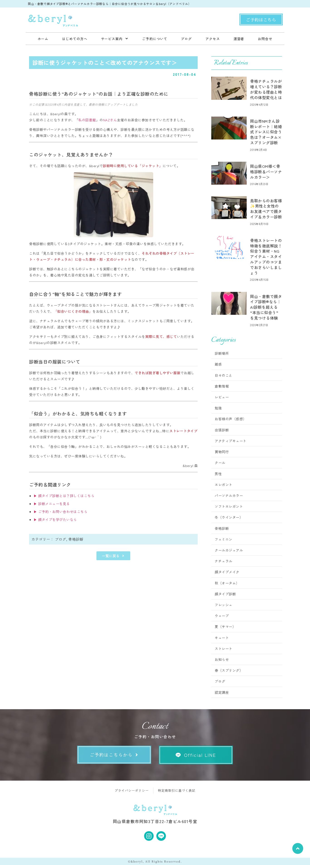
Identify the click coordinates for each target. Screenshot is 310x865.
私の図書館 (87, 119)
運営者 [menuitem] (239, 38)
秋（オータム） (227, 583)
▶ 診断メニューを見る (52, 503)
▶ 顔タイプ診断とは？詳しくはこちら (64, 495)
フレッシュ (223, 604)
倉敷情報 (222, 386)
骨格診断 (75, 539)
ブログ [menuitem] (186, 38)
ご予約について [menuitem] (154, 38)
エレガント (223, 484)
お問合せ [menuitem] (265, 38)
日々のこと (223, 375)
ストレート (223, 648)
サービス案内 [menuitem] (112, 38)
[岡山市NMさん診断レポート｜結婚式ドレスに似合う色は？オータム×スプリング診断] (229, 128)
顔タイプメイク (227, 571)
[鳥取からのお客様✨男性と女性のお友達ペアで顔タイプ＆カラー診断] (229, 207)
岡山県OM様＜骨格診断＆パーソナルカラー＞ (266, 171)
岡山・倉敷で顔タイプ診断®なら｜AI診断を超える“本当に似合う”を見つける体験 (266, 307)
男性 (218, 473)
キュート (222, 637)
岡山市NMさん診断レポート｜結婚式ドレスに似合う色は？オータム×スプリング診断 (266, 131)
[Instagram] (149, 836)
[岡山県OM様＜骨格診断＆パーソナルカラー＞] (229, 173)
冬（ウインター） (229, 517)
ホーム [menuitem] (43, 38)
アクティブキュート (230, 440)
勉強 (218, 408)
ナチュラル (223, 561)
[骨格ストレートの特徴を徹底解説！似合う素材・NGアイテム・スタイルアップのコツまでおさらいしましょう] (229, 247)
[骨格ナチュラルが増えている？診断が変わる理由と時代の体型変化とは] (229, 88)
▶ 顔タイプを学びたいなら (55, 519)
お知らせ (222, 659)
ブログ (60, 539)
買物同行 (222, 451)
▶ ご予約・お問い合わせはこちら (60, 511)
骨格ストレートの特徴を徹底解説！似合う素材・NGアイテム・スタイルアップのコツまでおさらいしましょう (266, 256)
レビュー (222, 397)
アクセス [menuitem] (212, 38)
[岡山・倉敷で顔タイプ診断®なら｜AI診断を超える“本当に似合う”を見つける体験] (229, 303)
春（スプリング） (229, 670)
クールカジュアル (229, 550)
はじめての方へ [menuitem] (74, 38)
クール (220, 462)
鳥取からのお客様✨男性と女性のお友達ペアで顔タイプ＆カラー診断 (266, 209)
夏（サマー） (225, 626)
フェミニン (223, 539)
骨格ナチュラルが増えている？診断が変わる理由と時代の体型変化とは (266, 89)
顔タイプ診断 (225, 593)
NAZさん (110, 119)
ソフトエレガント (229, 506)
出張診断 (222, 430)
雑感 (218, 364)
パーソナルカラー (229, 495)
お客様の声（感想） (230, 418)
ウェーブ (222, 615)
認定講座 (222, 692)
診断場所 (222, 353)
